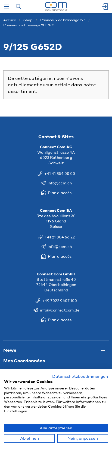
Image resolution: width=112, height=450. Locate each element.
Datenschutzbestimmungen (80, 376)
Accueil (9, 20)
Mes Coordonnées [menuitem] (24, 360)
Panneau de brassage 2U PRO (28, 25)
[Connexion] (105, 6)
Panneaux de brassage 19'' (62, 20)
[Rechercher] (18, 6)
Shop (27, 20)
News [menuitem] (9, 350)
